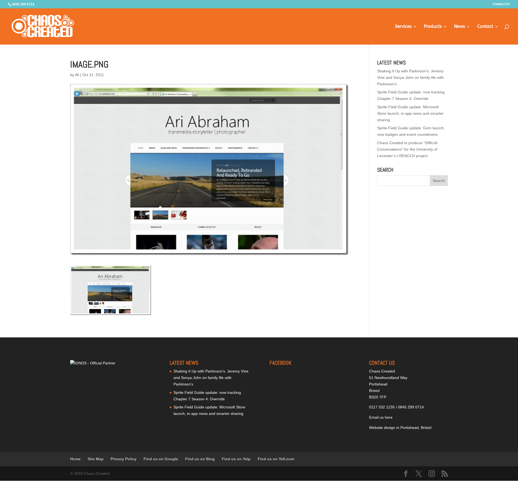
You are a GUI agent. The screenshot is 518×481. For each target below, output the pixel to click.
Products (433, 27)
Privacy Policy (124, 459)
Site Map (96, 459)
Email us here (381, 417)
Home (75, 459)
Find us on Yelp (236, 459)
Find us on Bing (200, 459)
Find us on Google (161, 459)
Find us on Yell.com (276, 459)
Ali (77, 75)
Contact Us (501, 4)
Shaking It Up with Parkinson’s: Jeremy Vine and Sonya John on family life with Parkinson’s (410, 77)
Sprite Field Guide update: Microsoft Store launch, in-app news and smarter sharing (410, 113)
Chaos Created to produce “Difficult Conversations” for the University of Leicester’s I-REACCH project (407, 149)
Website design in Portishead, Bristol (400, 427)
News (459, 27)
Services (403, 27)
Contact (485, 27)
